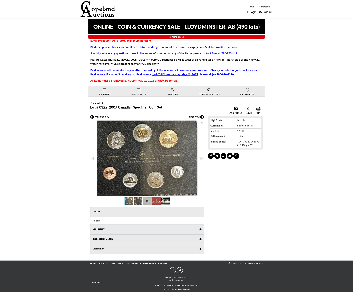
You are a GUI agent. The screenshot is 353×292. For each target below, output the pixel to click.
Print (258, 113)
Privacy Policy (149, 263)
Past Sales (162, 263)
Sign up (120, 263)
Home (251, 6)
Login (253, 12)
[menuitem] (250, 6)
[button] (201, 123)
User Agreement (133, 263)
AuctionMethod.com (182, 289)
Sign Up (267, 12)
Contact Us (264, 6)
